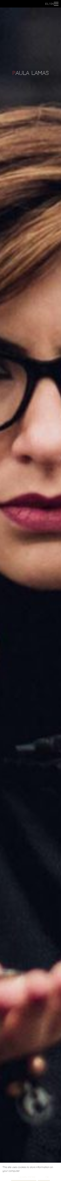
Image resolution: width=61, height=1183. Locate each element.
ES (47, 3)
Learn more (27, 1177)
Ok (47, 1177)
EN (52, 3)
